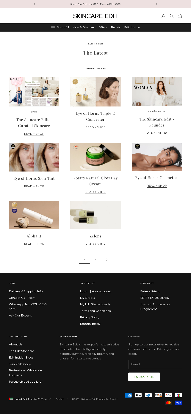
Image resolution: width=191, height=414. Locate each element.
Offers (103, 27)
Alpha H (34, 235)
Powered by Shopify (107, 399)
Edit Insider (132, 27)
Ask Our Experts (20, 315)
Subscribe (144, 377)
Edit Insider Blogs (21, 357)
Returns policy (90, 323)
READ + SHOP (34, 133)
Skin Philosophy (20, 364)
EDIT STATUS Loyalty (154, 297)
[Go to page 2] (106, 259)
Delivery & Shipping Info (26, 291)
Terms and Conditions (95, 311)
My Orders (87, 297)
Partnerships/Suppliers (25, 381)
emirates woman (157, 111)
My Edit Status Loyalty (95, 304)
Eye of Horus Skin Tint (34, 178)
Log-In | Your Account (95, 291)
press (34, 112)
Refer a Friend (150, 291)
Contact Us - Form (22, 297)
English (60, 399)
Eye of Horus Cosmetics (157, 177)
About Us (15, 344)
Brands (115, 27)
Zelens (95, 235)
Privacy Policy (89, 317)
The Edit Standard (21, 351)
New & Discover (84, 27)
